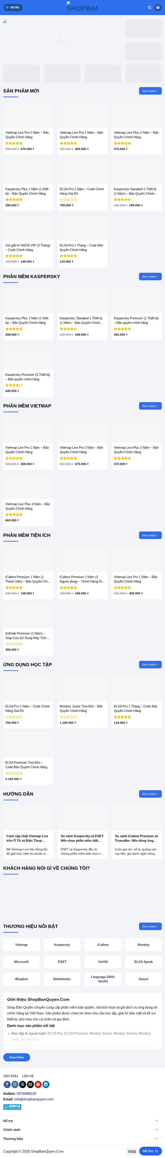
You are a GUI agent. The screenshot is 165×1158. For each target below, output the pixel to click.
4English (21, 979)
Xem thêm (149, 91)
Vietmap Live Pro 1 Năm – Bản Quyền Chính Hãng (81, 135)
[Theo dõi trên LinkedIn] (45, 1084)
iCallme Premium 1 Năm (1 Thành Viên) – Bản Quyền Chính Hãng (28, 579)
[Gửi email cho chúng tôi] (30, 1084)
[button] (13, 7)
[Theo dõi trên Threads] (22, 1084)
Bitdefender (62, 979)
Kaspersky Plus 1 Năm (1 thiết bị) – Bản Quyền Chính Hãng (26, 191)
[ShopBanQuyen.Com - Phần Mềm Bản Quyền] (82, 7)
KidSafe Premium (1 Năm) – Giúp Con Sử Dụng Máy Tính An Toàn (28, 635)
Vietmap (21, 944)
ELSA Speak (143, 962)
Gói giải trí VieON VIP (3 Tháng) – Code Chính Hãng (27, 247)
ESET (62, 962)
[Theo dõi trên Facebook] (7, 1084)
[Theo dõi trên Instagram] (14, 1084)
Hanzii (143, 979)
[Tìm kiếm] (149, 7)
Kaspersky (62, 944)
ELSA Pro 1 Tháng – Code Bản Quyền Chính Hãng (81, 247)
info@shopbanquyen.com (33, 1099)
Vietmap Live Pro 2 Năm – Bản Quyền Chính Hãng (27, 135)
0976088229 (26, 1093)
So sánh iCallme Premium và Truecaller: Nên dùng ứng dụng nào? (136, 838)
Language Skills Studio (103, 979)
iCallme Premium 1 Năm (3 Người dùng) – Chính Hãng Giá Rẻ (82, 579)
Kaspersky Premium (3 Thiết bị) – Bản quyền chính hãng (27, 377)
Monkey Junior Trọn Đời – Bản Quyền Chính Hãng (81, 708)
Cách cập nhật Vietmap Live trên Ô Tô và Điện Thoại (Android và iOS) (27, 838)
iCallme (102, 944)
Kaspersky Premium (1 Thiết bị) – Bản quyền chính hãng (136, 320)
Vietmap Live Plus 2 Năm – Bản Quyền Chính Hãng (136, 135)
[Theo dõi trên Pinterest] (38, 1084)
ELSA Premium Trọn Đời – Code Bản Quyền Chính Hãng (26, 765)
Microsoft (21, 962)
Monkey (144, 944)
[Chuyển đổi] (158, 1121)
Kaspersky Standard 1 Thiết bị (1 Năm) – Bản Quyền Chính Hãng (135, 191)
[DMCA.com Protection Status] (12, 1107)
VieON (103, 962)
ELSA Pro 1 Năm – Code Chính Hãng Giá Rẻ (82, 191)
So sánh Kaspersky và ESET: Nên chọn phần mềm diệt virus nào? (82, 838)
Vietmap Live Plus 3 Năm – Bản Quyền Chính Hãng (27, 506)
